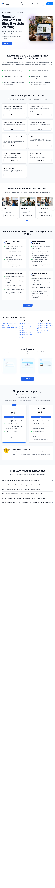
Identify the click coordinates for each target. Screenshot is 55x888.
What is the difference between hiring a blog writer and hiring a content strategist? (27, 502)
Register (14, 417)
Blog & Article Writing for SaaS (44, 323)
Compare (27, 4)
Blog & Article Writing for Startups (45, 325)
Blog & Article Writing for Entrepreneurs (43, 328)
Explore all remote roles (7, 325)
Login (38, 4)
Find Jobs (22, 3)
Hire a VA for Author (24, 337)
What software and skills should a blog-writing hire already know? (21, 489)
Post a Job (43, 3)
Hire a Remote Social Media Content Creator (25, 335)
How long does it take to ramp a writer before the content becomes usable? (24, 498)
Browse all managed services (9, 323)
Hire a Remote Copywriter (25, 326)
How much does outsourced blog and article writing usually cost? (21, 480)
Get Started (27, 379)
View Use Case (8, 215)
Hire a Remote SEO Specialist (26, 332)
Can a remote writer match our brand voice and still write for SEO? (22, 494)
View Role (13, 114)
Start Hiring (6, 43)
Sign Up (50, 3)
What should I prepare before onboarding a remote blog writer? (21, 485)
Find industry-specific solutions (9, 327)
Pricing (34, 4)
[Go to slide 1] (27, 220)
